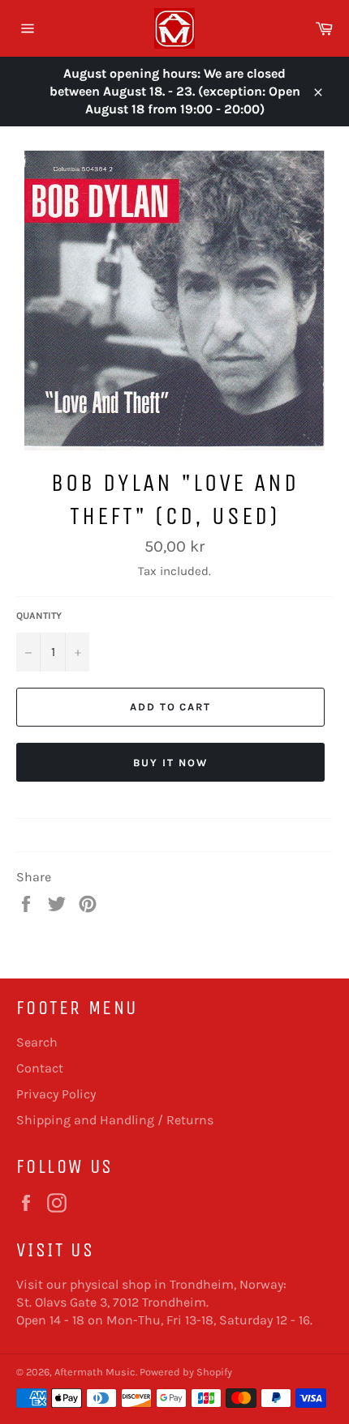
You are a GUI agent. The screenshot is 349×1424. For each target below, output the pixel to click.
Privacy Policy (56, 1094)
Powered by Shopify (186, 1372)
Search (37, 1042)
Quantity (39, 615)
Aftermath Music (95, 1372)
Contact (39, 1068)
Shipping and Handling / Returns (114, 1120)
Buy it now (170, 763)
